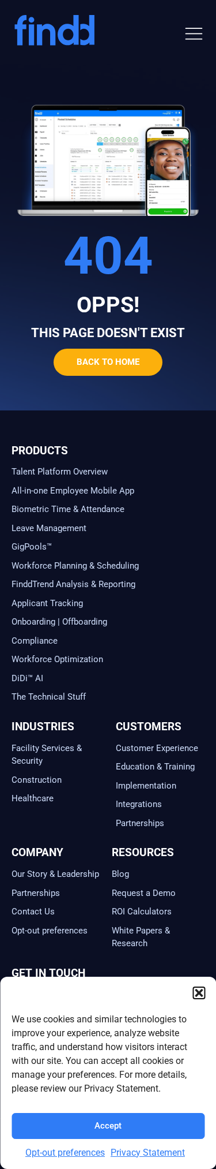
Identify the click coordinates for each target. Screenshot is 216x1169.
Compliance (35, 641)
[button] (198, 993)
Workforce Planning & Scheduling (75, 566)
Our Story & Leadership (55, 874)
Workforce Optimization (57, 659)
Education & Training (155, 766)
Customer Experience (157, 748)
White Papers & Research (141, 937)
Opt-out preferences (65, 1152)
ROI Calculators (142, 911)
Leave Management (49, 528)
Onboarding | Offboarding (59, 622)
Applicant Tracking (47, 603)
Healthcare (33, 798)
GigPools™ (32, 546)
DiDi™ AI (27, 678)
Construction (37, 780)
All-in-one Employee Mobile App (73, 490)
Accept (108, 1126)
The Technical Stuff (49, 697)
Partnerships (140, 823)
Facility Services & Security (47, 755)
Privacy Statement (148, 1152)
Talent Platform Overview (60, 471)
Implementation (146, 785)
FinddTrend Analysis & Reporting (75, 584)
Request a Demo (144, 893)
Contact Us (33, 911)
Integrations (139, 804)
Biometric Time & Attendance (68, 509)
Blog (120, 874)
